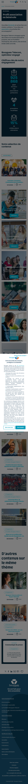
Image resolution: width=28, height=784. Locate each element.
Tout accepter (20, 427)
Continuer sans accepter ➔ (20, 355)
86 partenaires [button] (20, 365)
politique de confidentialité (13, 422)
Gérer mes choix (9, 427)
